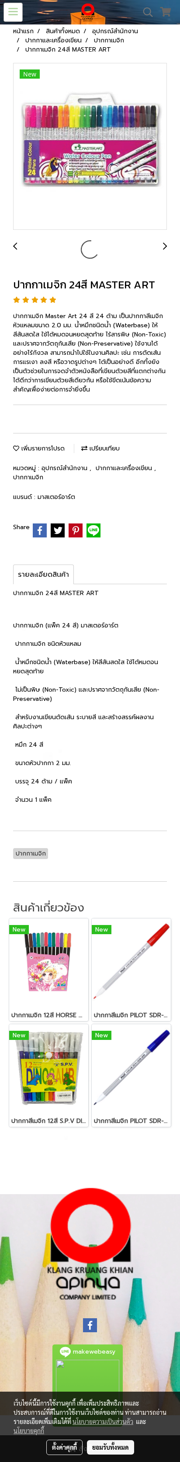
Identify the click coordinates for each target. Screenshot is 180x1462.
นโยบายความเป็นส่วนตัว (103, 1421)
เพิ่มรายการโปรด (42, 448)
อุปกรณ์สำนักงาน (66, 468)
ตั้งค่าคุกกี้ (64, 1447)
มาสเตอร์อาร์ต (56, 497)
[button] (145, 12)
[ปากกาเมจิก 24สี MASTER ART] (90, 146)
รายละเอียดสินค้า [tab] (43, 574)
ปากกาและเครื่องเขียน (125, 468)
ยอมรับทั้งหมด (110, 1447)
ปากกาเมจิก (28, 477)
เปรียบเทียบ (103, 448)
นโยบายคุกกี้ (29, 1430)
